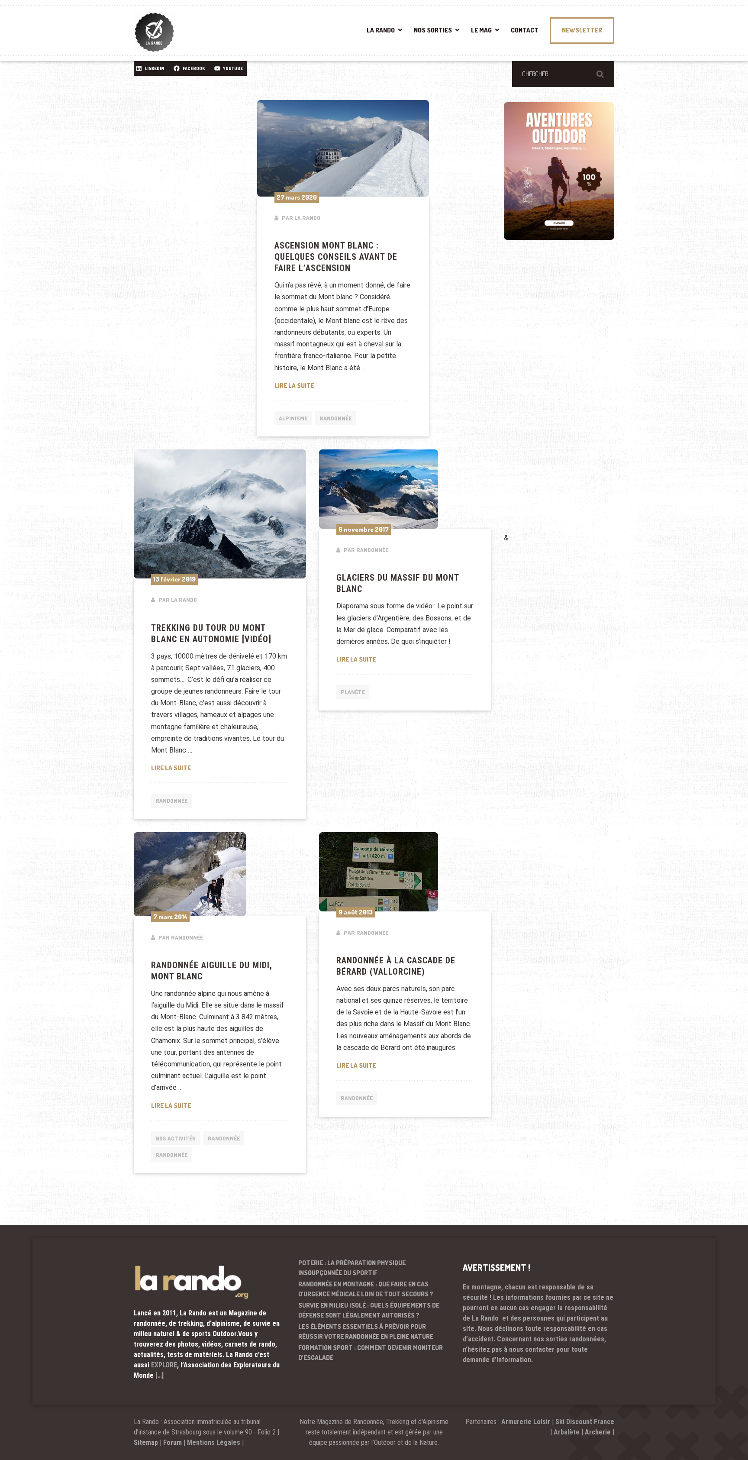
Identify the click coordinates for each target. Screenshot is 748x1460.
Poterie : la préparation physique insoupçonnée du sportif (352, 1268)
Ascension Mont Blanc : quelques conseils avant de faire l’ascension (335, 256)
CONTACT (524, 30)
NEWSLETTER (582, 30)
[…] (159, 1375)
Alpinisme (293, 418)
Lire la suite (343, 385)
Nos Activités (175, 1138)
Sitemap (146, 1442)
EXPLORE (164, 1365)
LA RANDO (381, 30)
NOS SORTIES (433, 30)
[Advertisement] (569, 399)
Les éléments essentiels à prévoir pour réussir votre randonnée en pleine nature (365, 1331)
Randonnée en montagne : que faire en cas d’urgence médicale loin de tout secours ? (365, 1289)
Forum (172, 1442)
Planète (353, 691)
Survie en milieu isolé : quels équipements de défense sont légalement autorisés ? (368, 1310)
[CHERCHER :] (563, 74)
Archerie (598, 1432)
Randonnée (335, 418)
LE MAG (481, 30)
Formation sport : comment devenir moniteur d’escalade (370, 1353)
